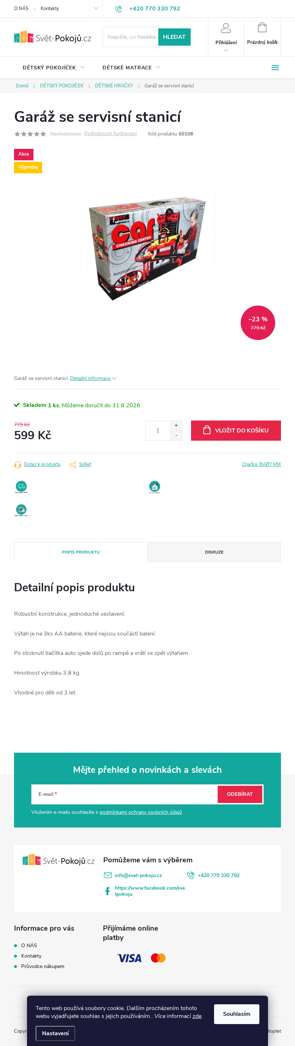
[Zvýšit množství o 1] (176, 426)
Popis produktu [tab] (81, 552)
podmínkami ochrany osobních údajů (141, 812)
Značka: (261, 464)
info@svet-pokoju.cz (138, 875)
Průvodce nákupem (42, 966)
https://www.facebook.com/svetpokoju (150, 891)
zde (196, 1016)
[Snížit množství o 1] (176, 435)
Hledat (174, 37)
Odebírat (240, 794)
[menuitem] (54, 68)
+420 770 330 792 (219, 875)
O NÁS (21, 8)
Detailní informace (90, 378)
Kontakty (50, 8)
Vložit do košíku (242, 431)
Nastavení (55, 1033)
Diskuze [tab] (214, 552)
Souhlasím (236, 1014)
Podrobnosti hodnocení (110, 134)
